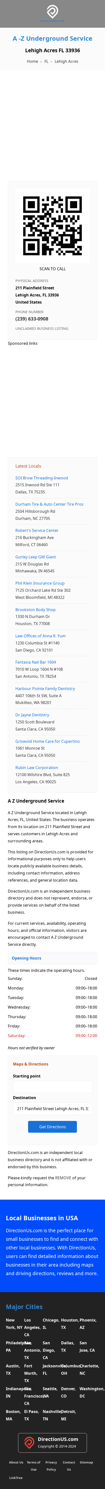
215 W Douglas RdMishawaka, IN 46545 (35, 564)
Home (32, 61)
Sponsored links (23, 343)
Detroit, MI (68, 1415)
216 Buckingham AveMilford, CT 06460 (37, 537)
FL (46, 61)
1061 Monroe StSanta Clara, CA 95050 (47, 748)
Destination (24, 1097)
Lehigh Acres (66, 61)
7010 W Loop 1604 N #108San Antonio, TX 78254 (39, 669)
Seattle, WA (50, 1392)
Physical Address (31, 280)
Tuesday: (16, 997)
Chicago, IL (51, 1323)
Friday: (14, 1026)
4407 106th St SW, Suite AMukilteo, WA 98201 (45, 696)
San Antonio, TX (32, 1350)
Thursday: (17, 1016)
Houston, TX (69, 1323)
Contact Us (69, 1466)
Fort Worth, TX (31, 1373)
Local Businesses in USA (42, 1217)
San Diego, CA (49, 1350)
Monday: (16, 988)
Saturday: (16, 1035)
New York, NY (14, 1323)
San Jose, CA (87, 1346)
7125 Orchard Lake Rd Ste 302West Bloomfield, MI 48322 (43, 590)
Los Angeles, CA (32, 1327)
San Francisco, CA (32, 1396)
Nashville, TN (51, 1415)
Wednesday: (19, 1007)
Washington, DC (88, 1392)
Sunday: (15, 978)
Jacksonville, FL (51, 1369)
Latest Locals (28, 466)
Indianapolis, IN (14, 1392)
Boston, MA (13, 1415)
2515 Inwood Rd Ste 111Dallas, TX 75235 (41, 485)
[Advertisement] (52, 123)
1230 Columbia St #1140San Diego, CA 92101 (40, 643)
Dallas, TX (67, 1346)
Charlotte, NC (88, 1369)
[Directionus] (52, 21)
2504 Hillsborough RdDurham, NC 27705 (49, 511)
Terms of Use (33, 1466)
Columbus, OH (69, 1369)
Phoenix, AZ (88, 1323)
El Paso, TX (31, 1415)
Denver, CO (68, 1392)
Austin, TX (13, 1369)
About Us (16, 1462)
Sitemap (86, 1462)
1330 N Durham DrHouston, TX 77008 (35, 617)
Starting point (27, 1076)
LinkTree (16, 1478)
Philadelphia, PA (14, 1346)
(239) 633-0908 (31, 318)
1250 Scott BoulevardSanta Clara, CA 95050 (35, 722)
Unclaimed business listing (41, 328)
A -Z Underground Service (52, 38)
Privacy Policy (51, 1466)
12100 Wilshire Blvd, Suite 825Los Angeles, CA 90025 (42, 774)
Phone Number (29, 311)
